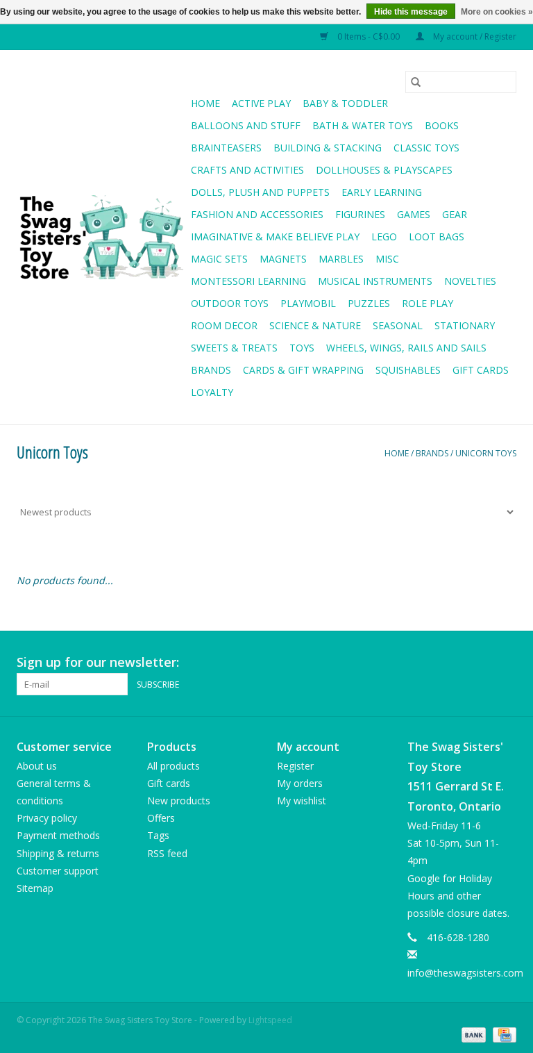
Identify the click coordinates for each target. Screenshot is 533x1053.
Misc (387, 258)
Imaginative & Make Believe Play (275, 236)
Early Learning (381, 192)
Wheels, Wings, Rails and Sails (406, 347)
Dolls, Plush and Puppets (260, 192)
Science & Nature (315, 325)
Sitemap (35, 888)
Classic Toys (426, 147)
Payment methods (58, 835)
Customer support (58, 870)
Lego (384, 236)
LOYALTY (212, 392)
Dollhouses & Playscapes (384, 169)
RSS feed (167, 853)
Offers (161, 817)
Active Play (261, 103)
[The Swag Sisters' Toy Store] (102, 237)
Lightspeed (270, 1020)
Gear (454, 214)
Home (205, 103)
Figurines (360, 214)
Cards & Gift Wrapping (303, 369)
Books (442, 125)
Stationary (464, 325)
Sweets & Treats (234, 347)
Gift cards (480, 369)
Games (413, 214)
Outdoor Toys (230, 303)
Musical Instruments (375, 281)
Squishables (408, 369)
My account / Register (473, 36)
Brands (211, 369)
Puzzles (369, 303)
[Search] (415, 82)
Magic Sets (219, 258)
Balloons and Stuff (246, 125)
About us (37, 765)
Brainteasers (226, 147)
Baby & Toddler (345, 103)
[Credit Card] (502, 1034)
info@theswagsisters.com (465, 972)
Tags (158, 835)
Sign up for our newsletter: (98, 662)
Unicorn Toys (485, 453)
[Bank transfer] (472, 1034)
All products (173, 765)
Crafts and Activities (247, 169)
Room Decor (224, 325)
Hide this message (411, 12)
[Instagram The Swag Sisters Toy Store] (505, 663)
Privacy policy (47, 817)
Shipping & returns (58, 853)
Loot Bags (436, 236)
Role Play (427, 303)
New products (178, 800)
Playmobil (308, 303)
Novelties (470, 281)
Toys (301, 347)
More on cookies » (497, 12)
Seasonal (398, 325)
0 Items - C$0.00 (368, 36)
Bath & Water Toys (362, 125)
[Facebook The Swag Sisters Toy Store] (480, 663)
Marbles (341, 258)
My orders (300, 783)
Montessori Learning (248, 281)
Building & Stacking (327, 147)
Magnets (283, 258)
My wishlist (301, 800)
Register (295, 765)
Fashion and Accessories (257, 214)
